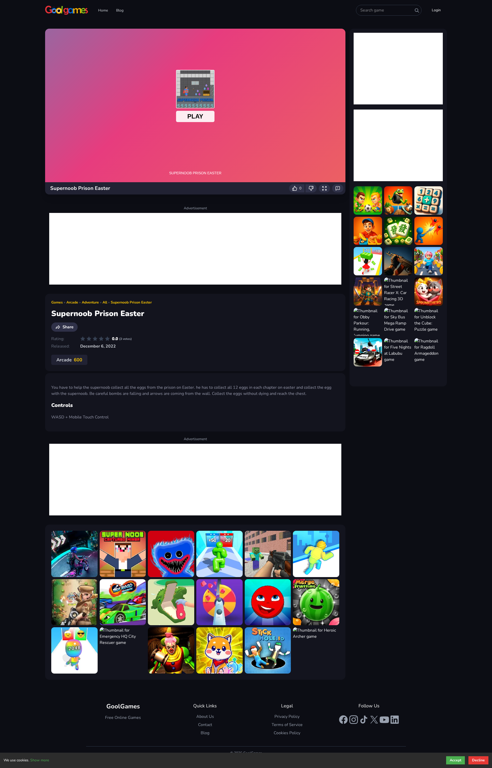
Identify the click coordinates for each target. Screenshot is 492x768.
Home (103, 10)
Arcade (72, 302)
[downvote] (311, 188)
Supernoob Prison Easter (131, 302)
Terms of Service (287, 725)
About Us (205, 716)
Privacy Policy (287, 716)
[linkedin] (394, 720)
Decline (478, 760)
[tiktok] (364, 720)
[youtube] (384, 720)
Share (68, 327)
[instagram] (353, 720)
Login (436, 10)
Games (57, 302)
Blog (120, 10)
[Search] (417, 10)
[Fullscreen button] (324, 188)
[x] (374, 720)
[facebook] (343, 720)
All (104, 302)
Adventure (90, 302)
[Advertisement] (195, 249)
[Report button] (337, 188)
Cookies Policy (287, 733)
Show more (39, 760)
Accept (455, 760)
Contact (205, 725)
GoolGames (123, 706)
